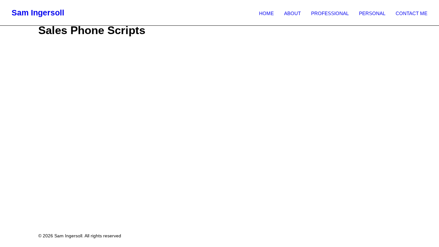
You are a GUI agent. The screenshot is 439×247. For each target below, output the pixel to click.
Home (266, 13)
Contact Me (411, 13)
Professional (330, 13)
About (292, 13)
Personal (372, 13)
